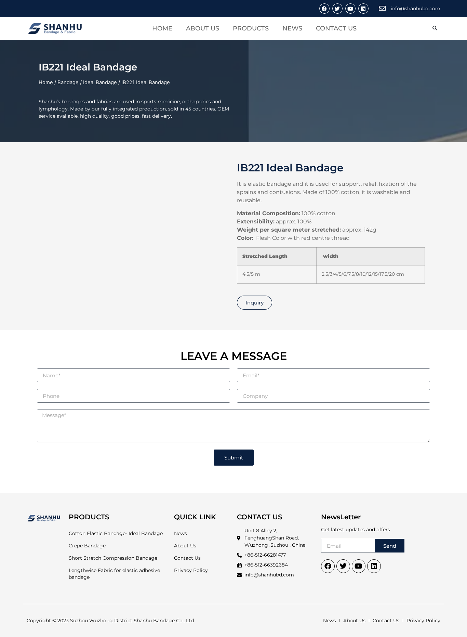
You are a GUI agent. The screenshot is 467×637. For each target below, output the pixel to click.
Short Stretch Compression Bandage (113, 558)
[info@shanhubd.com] (382, 8)
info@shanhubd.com (415, 8)
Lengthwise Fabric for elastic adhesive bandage (114, 573)
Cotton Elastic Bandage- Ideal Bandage (116, 533)
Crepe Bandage (87, 546)
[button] (434, 28)
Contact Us (336, 28)
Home (162, 28)
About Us (202, 28)
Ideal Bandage (100, 82)
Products (251, 28)
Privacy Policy (191, 570)
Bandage (68, 82)
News (292, 28)
